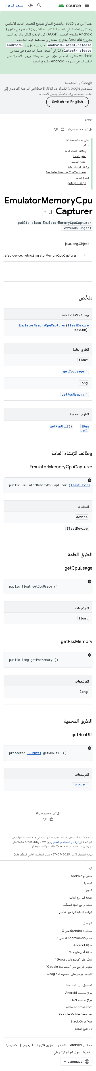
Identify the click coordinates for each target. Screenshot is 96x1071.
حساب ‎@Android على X (77, 931)
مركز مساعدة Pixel (81, 1000)
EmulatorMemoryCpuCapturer (42, 325)
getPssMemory (73, 394)
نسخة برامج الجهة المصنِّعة (77, 905)
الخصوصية (12, 1045)
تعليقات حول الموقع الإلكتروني (72, 1052)
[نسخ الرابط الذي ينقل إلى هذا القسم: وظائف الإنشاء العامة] (46, 453)
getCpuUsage (73, 371)
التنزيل (88, 890)
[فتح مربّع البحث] (39, 5)
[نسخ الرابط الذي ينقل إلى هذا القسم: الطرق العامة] (63, 555)
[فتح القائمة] (87, 5)
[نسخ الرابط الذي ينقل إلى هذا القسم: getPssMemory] (56, 642)
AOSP (88, 120)
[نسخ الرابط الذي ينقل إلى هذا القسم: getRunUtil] (67, 735)
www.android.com (79, 1007)
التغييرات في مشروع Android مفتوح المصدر (61, 61)
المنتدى (61, 1045)
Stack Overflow (81, 1021)
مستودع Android (81, 876)
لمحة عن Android (81, 1045)
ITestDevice (78, 325)
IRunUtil (84, 428)
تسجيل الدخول (14, 5)
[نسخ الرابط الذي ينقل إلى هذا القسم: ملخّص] (74, 298)
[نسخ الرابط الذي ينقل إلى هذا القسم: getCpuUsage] (60, 568)
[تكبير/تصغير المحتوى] (67, 140)
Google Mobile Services (75, 1014)
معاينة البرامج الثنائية (80, 897)
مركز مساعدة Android (78, 993)
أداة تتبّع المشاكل (83, 1029)
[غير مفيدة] (55, 129)
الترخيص (28, 1045)
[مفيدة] (62, 129)
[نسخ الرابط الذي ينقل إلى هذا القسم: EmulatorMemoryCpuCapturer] (25, 467)
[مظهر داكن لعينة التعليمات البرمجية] (89, 480)
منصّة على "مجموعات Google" (73, 959)
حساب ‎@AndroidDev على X (74, 938)
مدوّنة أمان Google (80, 952)
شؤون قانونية (45, 1045)
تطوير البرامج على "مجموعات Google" (69, 967)
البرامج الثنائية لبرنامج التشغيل (75, 912)
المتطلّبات (87, 883)
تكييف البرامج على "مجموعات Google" (69, 974)
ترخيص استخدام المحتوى (64, 842)
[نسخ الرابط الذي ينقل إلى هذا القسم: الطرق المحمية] (58, 721)
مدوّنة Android (82, 945)
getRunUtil (59, 426)
